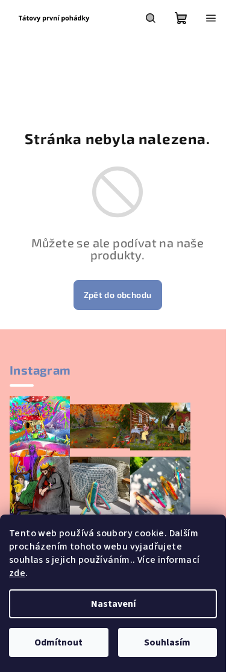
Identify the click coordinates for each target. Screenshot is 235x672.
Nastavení (113, 603)
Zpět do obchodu (118, 295)
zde (17, 573)
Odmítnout (58, 642)
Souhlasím (167, 642)
